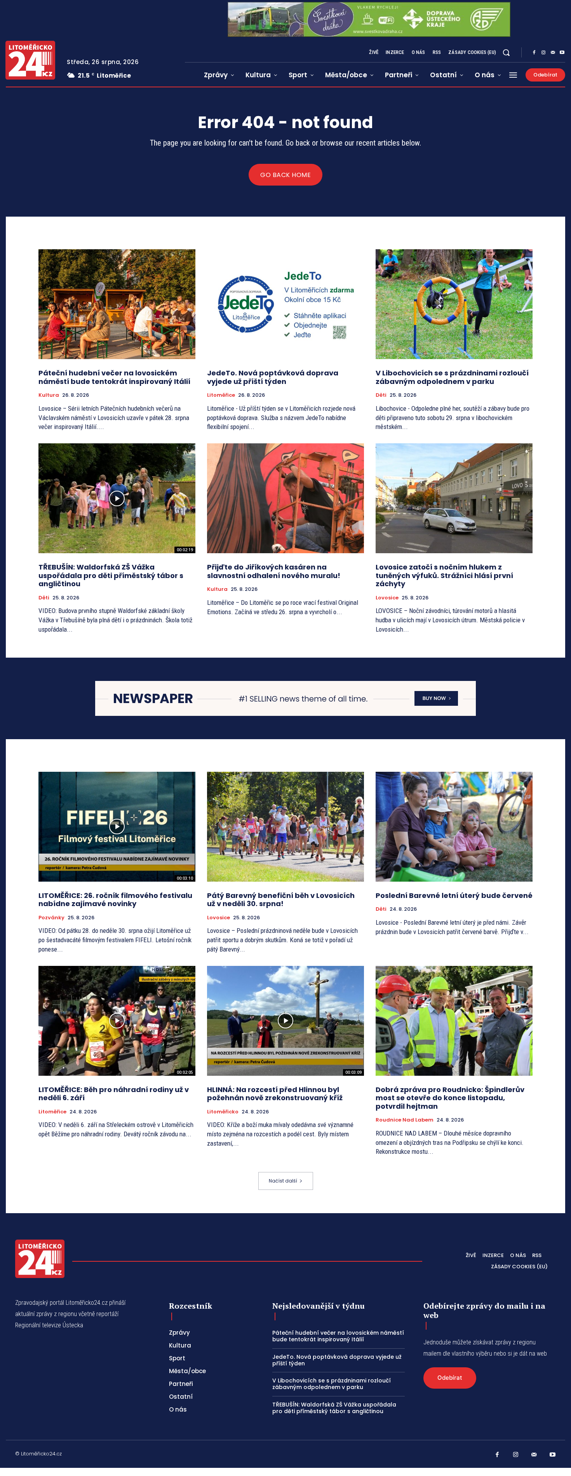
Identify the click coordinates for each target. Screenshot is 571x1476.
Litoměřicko (222, 1112)
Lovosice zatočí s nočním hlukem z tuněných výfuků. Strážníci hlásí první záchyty (444, 575)
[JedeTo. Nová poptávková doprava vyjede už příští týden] (285, 304)
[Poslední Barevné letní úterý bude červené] (454, 827)
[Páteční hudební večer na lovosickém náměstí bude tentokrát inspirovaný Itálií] (116, 304)
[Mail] (552, 52)
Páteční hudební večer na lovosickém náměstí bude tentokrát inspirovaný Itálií (114, 377)
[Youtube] (562, 52)
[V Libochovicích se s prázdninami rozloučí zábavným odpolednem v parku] (454, 304)
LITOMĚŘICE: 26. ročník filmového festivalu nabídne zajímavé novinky (115, 900)
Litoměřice (221, 395)
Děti (381, 395)
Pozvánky (51, 918)
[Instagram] (543, 52)
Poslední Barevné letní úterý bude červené (454, 895)
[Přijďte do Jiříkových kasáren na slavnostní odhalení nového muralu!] (285, 498)
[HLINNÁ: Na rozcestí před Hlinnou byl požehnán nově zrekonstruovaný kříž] (285, 1021)
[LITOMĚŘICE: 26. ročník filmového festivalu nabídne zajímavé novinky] (116, 827)
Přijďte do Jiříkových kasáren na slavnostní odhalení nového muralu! (275, 571)
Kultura (48, 395)
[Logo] (30, 60)
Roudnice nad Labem (404, 1120)
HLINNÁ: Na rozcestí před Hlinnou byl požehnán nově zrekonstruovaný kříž (275, 1094)
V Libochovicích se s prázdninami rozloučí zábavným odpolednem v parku (452, 377)
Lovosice (387, 598)
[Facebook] (534, 52)
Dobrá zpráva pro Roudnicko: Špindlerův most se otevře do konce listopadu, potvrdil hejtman (450, 1098)
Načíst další (283, 1180)
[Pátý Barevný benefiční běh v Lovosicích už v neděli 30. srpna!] (285, 827)
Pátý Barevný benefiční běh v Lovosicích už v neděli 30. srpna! (281, 900)
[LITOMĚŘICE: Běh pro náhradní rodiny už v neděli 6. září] (116, 1021)
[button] (506, 52)
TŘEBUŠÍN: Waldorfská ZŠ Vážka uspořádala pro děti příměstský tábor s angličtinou (110, 575)
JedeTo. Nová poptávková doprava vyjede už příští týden (272, 377)
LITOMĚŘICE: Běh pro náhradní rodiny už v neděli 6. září (113, 1094)
